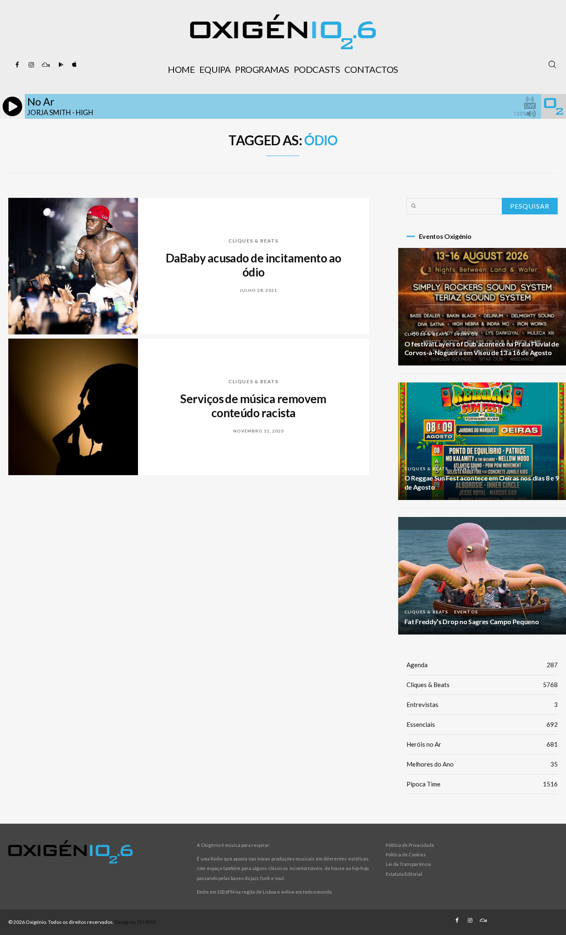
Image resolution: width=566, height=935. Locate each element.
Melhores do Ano (482, 764)
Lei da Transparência (408, 864)
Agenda (482, 664)
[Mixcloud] (45, 65)
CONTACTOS (371, 69)
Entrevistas (482, 704)
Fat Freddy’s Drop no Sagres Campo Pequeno (471, 621)
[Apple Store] (73, 65)
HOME (181, 69)
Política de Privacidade (410, 845)
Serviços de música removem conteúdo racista (253, 406)
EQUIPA (214, 69)
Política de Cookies (406, 854)
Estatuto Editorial (404, 874)
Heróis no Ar (482, 744)
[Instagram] (31, 65)
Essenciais (482, 724)
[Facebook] (17, 65)
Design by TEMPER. (136, 922)
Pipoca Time (482, 784)
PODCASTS (317, 69)
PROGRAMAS (262, 69)
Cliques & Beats (253, 241)
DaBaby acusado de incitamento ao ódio (253, 265)
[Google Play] (59, 65)
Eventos (466, 334)
